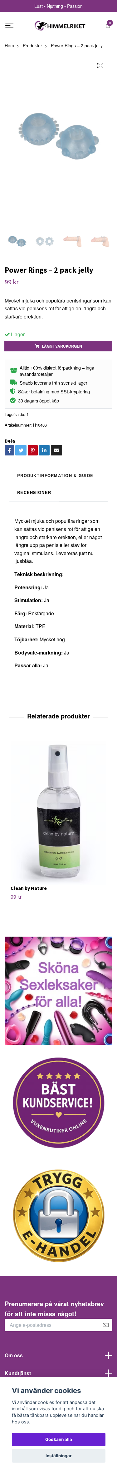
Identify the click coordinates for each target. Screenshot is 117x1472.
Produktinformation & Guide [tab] (55, 475)
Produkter (32, 45)
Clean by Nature (29, 888)
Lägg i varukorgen (62, 346)
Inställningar (59, 1455)
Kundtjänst (18, 1373)
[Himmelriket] (60, 25)
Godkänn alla (58, 1439)
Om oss (14, 1355)
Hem (9, 45)
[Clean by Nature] (58, 810)
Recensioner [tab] (34, 492)
